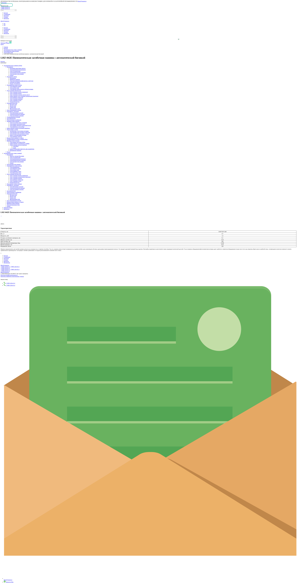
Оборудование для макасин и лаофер (19, 143)
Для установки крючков (16, 99)
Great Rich (15, 146)
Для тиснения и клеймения (14, 120)
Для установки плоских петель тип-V (20, 94)
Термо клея (13, 107)
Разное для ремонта (15, 83)
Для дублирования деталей (14, 110)
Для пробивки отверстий (16, 97)
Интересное (7, 262)
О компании (7, 14)
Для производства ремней (13, 164)
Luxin (14, 147)
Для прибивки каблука (16, 136)
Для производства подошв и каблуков (20, 132)
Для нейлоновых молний (16, 113)
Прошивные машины (15, 150)
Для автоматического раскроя (18, 72)
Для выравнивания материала (18, 69)
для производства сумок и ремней (13, 49)
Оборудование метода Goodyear (18, 145)
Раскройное (10, 67)
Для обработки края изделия (11, 51)
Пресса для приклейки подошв (18, 135)
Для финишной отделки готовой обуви (17, 139)
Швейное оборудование (13, 140)
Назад (2, 44)
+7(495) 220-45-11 (5, 7)
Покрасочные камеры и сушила (15, 138)
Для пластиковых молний (17, 115)
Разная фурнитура (14, 101)
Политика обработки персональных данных (12, 276)
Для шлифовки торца (15, 171)
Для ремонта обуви (12, 76)
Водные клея (13, 104)
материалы (6, 209)
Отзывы (6, 17)
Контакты (6, 18)
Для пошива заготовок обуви (17, 142)
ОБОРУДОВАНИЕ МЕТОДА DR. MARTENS (22, 149)
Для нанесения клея (12, 103)
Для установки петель (16, 93)
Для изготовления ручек (13, 204)
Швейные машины (15, 79)
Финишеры (13, 78)
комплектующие (8, 207)
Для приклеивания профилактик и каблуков (21, 81)
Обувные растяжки (15, 82)
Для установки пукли (15, 100)
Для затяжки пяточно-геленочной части (20, 125)
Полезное (6, 15)
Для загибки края (8, 52)
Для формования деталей (13, 117)
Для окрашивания (14, 167)
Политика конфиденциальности (9, 275)
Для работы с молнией (13, 111)
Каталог (6, 13)
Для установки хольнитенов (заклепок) (20, 177)
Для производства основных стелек (19, 133)
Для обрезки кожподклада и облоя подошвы (21, 89)
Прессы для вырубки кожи (17, 156)
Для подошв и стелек (12, 129)
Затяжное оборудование (13, 121)
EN (4, 25)
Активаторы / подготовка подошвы (19, 131)
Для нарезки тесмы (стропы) (14, 184)
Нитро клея (13, 106)
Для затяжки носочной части (17, 124)
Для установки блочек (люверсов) (19, 92)
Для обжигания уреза (15, 172)
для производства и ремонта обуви (13, 65)
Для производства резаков (17, 74)
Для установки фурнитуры (14, 90)
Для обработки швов (15, 86)
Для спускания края (15, 71)
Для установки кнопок (16, 178)
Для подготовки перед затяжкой (18, 122)
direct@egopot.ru (82, 1)
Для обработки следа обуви (17, 126)
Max (8, 43)
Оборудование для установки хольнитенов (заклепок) (24, 96)
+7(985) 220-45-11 (5, 8)
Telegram (3, 43)
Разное (11, 75)
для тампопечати (11, 118)
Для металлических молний (17, 114)
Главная (6, 47)
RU (4, 23)
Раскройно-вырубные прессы (17, 68)
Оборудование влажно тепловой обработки (18, 128)
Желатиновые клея (15, 108)
